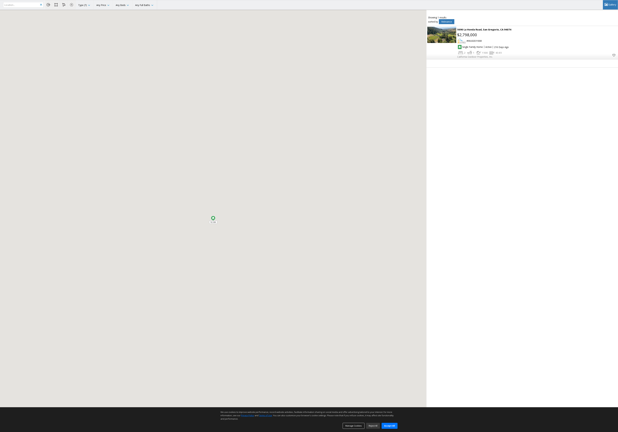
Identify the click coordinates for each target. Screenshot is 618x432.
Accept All (389, 425)
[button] (213, 218)
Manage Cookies (353, 425)
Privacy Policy (247, 415)
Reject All (373, 425)
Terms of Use (265, 415)
